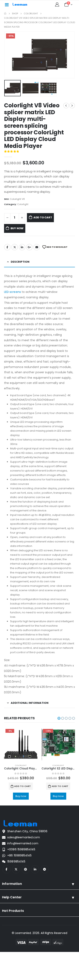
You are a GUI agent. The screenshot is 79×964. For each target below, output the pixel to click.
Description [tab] (20, 262)
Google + (29, 247)
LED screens (12, 292)
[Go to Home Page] (5, 13)
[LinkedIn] (35, 869)
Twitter (14, 247)
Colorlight (22, 204)
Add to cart (42, 217)
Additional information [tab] (29, 703)
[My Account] (57, 4)
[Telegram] (45, 869)
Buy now (17, 228)
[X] (16, 869)
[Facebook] (6, 869)
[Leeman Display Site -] (20, 4)
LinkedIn (22, 247)
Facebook (7, 247)
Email (36, 247)
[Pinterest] (25, 869)
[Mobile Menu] (6, 4)
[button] (9, 55)
